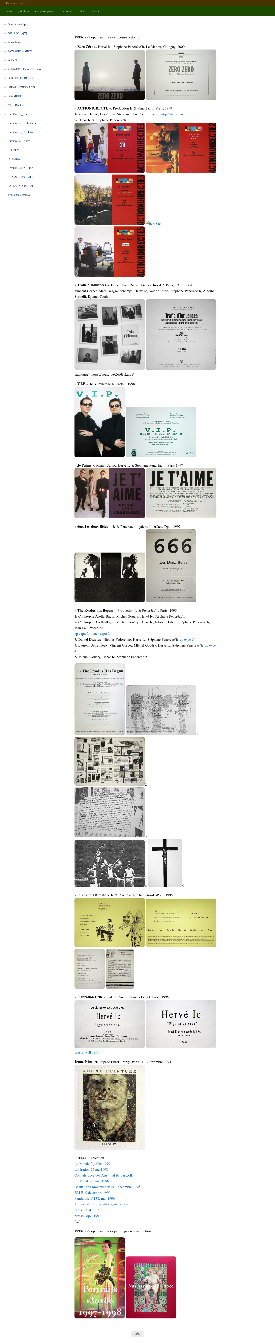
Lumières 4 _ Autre (19, 141)
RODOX (12, 60)
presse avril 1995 (86, 1052)
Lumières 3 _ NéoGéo (20, 132)
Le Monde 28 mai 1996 (91, 1180)
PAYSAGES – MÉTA (20, 51)
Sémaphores (14, 42)
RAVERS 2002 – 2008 (20, 168)
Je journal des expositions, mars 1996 (101, 1203)
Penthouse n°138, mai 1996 (94, 1198)
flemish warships (17, 24)
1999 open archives (19, 195)
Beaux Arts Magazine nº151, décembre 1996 (107, 1186)
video (82, 11)
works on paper (44, 11)
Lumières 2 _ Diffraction (22, 123)
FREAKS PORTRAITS (21, 87)
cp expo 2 (81, 633)
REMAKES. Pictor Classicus (24, 69)
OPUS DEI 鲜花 (17, 33)
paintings (23, 11)
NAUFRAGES (16, 105)
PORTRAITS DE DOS (21, 78)
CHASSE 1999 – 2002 (21, 177)
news (9, 11)
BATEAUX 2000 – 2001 (22, 186)
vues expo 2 (101, 633)
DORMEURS (15, 96)
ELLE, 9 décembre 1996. (93, 1192)
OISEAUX (14, 159)
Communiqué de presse (167, 114)
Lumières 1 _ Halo (18, 114)
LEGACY (13, 150)
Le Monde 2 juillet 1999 (92, 1163)
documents (67, 11)
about (95, 11)
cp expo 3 (187, 639)
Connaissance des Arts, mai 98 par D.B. (103, 1175)
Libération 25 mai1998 (91, 1169)
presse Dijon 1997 (87, 1215)
